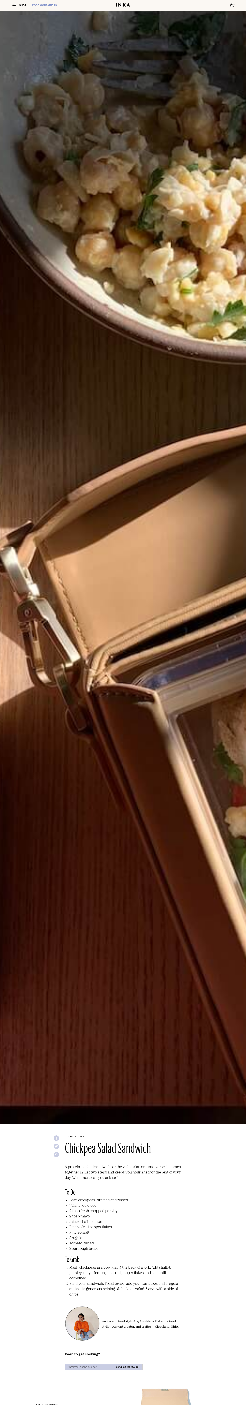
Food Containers (44, 5)
